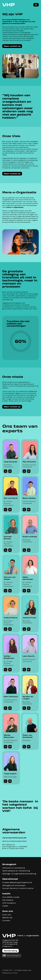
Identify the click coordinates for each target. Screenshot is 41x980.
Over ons (6, 915)
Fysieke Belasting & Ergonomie (17, 882)
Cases (5, 906)
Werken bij (7, 917)
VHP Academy (9, 903)
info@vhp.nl (7, 946)
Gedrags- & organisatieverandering (19, 874)
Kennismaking (10, 951)
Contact (6, 920)
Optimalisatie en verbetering (16, 871)
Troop (14, 973)
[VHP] (8, 4)
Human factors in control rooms (17, 888)
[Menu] (36, 4)
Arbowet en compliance (13, 868)
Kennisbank (7, 900)
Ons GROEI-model (10, 897)
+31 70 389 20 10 (10, 944)
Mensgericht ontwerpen (14, 885)
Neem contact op (12, 46)
